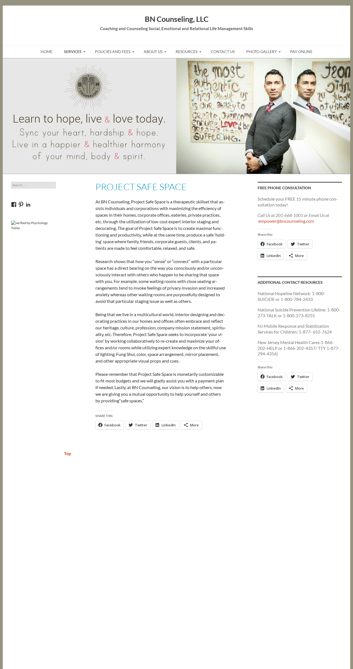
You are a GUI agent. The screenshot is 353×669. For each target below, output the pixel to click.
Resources (186, 51)
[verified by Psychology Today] (33, 225)
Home (46, 51)
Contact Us (223, 51)
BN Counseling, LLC (176, 18)
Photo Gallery (261, 51)
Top (67, 453)
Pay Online (301, 51)
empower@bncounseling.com (286, 221)
